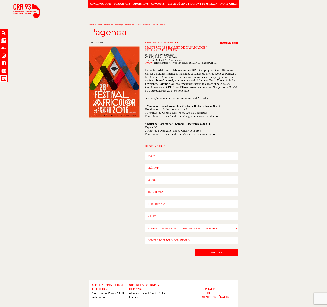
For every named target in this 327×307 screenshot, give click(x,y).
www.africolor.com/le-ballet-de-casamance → (188, 134)
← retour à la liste (96, 43)
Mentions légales (215, 297)
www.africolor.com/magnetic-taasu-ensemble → (189, 116)
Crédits (207, 293)
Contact (208, 289)
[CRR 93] (26, 17)
